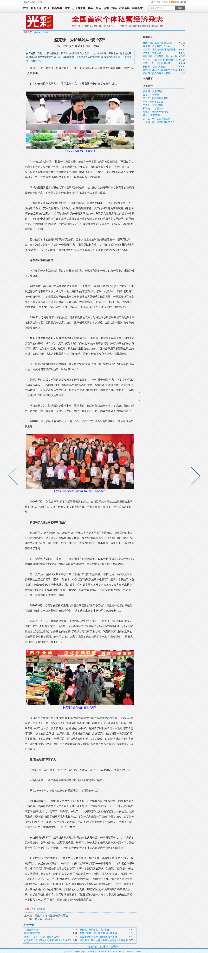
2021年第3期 (38, 909)
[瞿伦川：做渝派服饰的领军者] (194, 476)
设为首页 (166, 2)
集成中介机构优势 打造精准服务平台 (98, 936)
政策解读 (124, 8)
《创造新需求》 (32, 929)
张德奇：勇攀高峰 (152, 53)
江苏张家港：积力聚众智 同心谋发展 (98, 933)
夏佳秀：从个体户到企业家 (156, 46)
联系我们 (115, 946)
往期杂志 (137, 8)
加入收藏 (155, 2)
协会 (90, 8)
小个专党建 (78, 8)
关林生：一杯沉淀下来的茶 (156, 118)
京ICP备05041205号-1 (133, 951)
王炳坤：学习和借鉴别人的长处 (159, 122)
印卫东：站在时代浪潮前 (155, 98)
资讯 (46, 8)
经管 (67, 8)
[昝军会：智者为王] (14, 476)
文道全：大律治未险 (153, 105)
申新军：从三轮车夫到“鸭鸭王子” (159, 49)
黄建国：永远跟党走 (153, 91)
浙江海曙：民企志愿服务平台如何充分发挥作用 (104, 940)
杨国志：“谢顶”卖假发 (154, 66)
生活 (98, 8)
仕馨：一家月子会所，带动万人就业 (42, 936)
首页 (25, 8)
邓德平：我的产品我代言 (155, 112)
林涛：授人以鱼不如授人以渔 (158, 42)
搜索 (180, 8)
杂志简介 (93, 946)
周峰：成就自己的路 (153, 101)
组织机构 (104, 946)
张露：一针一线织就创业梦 (156, 63)
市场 (114, 8)
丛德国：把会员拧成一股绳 (156, 73)
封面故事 (57, 8)
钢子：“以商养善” (152, 115)
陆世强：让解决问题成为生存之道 (160, 70)
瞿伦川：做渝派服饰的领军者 (51, 915)
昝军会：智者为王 (44, 919)
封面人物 (36, 8)
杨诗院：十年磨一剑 (153, 108)
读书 (106, 8)
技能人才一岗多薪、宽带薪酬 (95, 929)
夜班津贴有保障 (32, 933)
